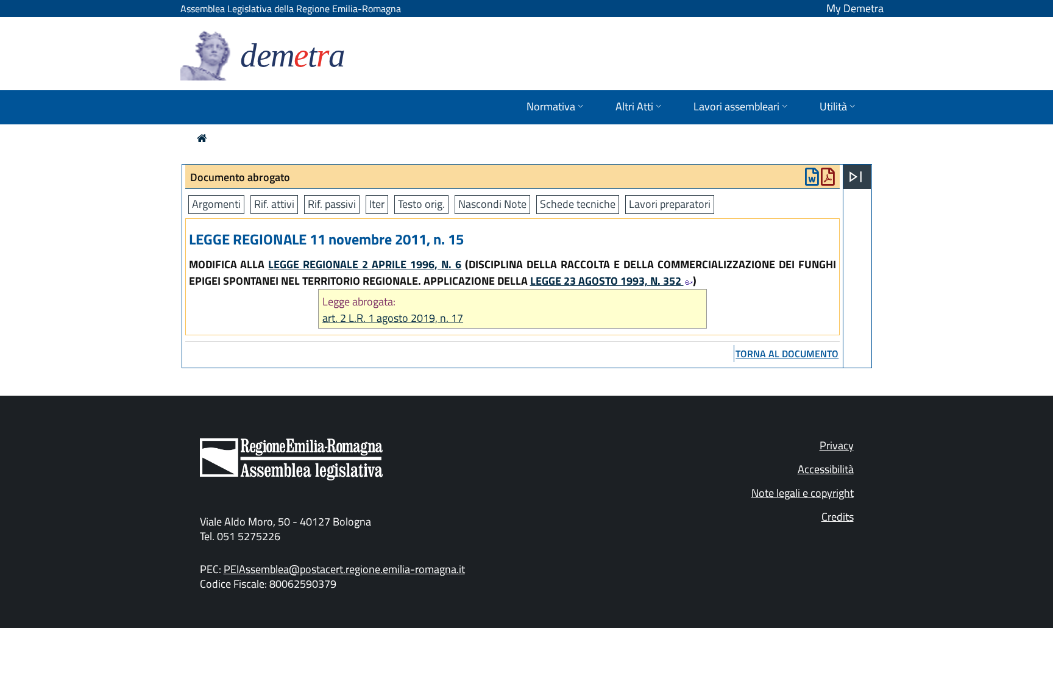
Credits (837, 516)
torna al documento (787, 353)
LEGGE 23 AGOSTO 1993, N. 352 (607, 281)
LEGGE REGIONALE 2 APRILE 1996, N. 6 (364, 264)
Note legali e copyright (802, 493)
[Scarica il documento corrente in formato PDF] (828, 179)
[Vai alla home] (202, 138)
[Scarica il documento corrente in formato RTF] (812, 179)
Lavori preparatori (670, 204)
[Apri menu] (855, 177)
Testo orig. (421, 204)
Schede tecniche (577, 204)
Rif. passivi (332, 204)
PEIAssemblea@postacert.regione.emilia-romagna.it (344, 569)
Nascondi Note (492, 204)
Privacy (837, 445)
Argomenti (216, 204)
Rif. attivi (274, 204)
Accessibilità (826, 469)
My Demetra (855, 8)
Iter (377, 204)
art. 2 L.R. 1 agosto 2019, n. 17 (392, 318)
